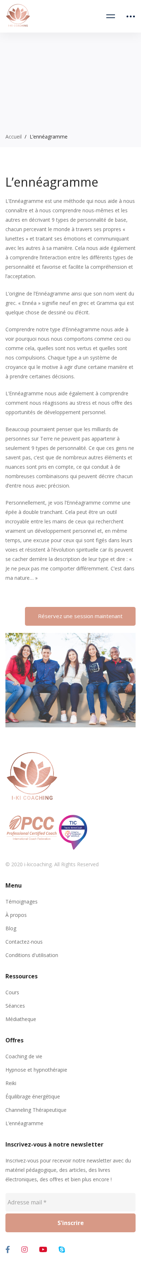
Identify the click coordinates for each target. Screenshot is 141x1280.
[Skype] (62, 1249)
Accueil (13, 136)
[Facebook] (8, 1249)
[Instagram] (25, 1249)
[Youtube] (43, 1249)
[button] (80, 616)
